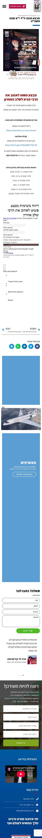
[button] (4, 6)
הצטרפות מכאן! (24, 474)
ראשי (38, 15)
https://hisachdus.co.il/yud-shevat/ (21, 130)
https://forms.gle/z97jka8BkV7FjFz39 (21, 145)
